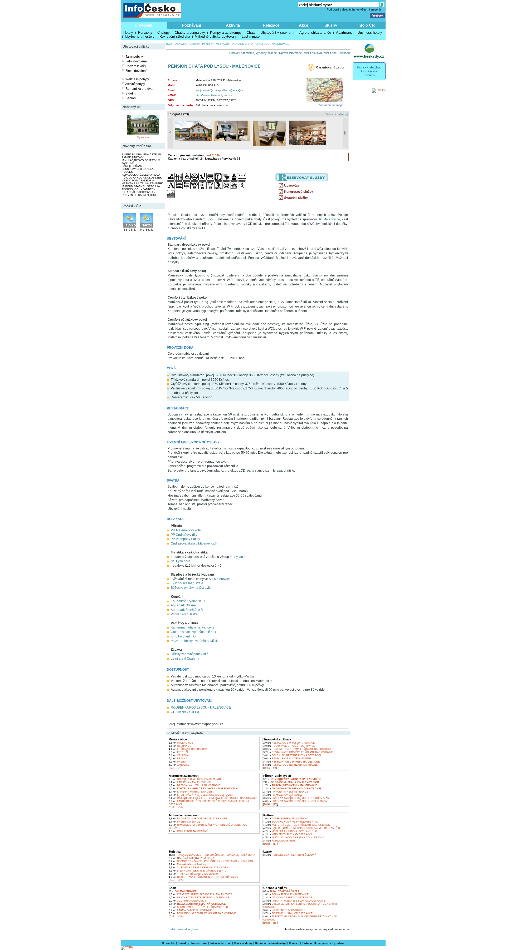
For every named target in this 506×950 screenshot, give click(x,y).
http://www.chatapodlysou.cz (214, 95)
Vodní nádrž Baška (184, 614)
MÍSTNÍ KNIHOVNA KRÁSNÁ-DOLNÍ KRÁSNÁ (293, 837)
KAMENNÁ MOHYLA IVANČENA (191, 791)
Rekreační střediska (174, 36)
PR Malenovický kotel (186, 530)
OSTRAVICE (180, 746)
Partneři (307, 943)
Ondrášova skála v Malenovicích (194, 543)
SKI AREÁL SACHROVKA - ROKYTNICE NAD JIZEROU (139, 193)
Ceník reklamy (243, 943)
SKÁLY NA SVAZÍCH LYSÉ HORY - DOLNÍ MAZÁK (295, 801)
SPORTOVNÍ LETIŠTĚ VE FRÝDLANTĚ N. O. (199, 907)
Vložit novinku (313, 53)
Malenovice (223, 43)
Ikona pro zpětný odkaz (329, 943)
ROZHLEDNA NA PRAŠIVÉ (188, 831)
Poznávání (191, 25)
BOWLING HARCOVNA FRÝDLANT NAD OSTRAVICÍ (203, 913)
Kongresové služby (298, 192)
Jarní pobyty (134, 56)
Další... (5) (270, 768)
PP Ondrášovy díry (184, 535)
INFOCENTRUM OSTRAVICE (284, 910)
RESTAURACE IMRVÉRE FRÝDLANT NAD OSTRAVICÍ (298, 752)
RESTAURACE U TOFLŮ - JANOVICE (289, 742)
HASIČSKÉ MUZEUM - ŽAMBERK (142, 183)
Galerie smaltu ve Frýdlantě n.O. (194, 632)
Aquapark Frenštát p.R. (187, 610)
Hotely (128, 32)
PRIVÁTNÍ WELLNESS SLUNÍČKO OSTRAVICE (294, 900)
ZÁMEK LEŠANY (132, 166)
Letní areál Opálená (185, 658)
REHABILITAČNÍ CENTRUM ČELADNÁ (289, 855)
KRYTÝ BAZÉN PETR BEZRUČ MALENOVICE (199, 897)
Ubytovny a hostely (139, 36)
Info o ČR (366, 25)
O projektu (168, 943)
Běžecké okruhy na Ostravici (191, 588)
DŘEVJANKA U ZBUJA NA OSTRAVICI (195, 785)
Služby (330, 25)
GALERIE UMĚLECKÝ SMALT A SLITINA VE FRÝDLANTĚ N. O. (303, 828)
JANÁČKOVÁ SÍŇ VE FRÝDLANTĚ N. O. (290, 821)
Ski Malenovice (329, 219)
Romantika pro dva (139, 89)
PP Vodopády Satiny (185, 539)
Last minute (251, 36)
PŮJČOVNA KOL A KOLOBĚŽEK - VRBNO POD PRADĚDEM (142, 179)
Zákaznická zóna (220, 943)
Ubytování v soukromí (277, 32)
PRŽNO (177, 761)
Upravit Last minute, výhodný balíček (253, 53)
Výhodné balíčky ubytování (216, 36)
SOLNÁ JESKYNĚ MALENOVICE (286, 894)
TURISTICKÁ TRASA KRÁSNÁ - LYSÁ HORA (198, 867)
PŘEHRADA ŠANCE (184, 821)
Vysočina (143, 137)
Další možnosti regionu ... (184, 929)
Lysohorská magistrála (187, 583)
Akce (303, 25)
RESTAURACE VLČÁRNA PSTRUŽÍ (287, 758)
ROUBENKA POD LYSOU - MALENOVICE (201, 707)
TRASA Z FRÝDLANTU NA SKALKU (193, 874)
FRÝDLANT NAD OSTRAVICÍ (189, 749)
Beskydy (194, 43)
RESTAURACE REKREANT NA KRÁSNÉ (290, 765)
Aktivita (233, 25)
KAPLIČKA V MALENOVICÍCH (190, 782)
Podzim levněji (136, 66)
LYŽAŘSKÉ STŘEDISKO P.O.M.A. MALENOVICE (200, 894)
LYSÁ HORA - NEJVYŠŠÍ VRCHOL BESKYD (198, 870)
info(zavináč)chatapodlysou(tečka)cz (219, 90)
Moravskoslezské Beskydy (188, 864)
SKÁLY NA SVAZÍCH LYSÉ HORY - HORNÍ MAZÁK (296, 798)
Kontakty (183, 943)
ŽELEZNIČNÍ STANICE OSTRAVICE (288, 913)
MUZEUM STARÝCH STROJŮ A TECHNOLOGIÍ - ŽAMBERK (141, 188)
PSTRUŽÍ (178, 752)
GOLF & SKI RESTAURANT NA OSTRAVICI (292, 755)
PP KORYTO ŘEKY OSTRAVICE (285, 791)
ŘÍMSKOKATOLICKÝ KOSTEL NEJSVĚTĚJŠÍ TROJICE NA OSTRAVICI (213, 798)
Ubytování (144, 25)
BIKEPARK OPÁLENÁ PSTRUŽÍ (141, 154)
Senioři (130, 98)
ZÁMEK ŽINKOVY (133, 157)
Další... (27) (176, 880)
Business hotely (370, 32)
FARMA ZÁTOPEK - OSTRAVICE (191, 910)
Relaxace (271, 25)
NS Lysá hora (180, 561)
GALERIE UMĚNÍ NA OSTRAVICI (286, 818)
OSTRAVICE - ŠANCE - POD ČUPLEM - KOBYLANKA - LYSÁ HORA (211, 861)
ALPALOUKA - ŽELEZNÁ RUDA (141, 174)
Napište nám (199, 943)
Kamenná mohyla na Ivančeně (193, 627)
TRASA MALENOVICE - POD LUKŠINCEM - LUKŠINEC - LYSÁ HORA (212, 855)
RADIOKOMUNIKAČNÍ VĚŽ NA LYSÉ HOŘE (198, 818)
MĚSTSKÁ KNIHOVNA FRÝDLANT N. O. (290, 831)
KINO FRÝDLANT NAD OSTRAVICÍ (287, 834)
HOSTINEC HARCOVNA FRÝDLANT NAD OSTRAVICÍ (298, 749)
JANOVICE (179, 765)
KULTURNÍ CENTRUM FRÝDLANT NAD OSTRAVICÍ (297, 825)
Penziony (145, 32)
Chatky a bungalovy (190, 32)
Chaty (251, 32)
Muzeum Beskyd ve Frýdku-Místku (195, 641)
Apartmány (344, 32)
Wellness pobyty (137, 79)
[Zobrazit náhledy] (336, 114)
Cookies (294, 943)
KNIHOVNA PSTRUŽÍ (279, 840)
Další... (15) (270, 804)
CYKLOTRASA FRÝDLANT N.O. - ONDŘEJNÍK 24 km (203, 877)
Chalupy (163, 32)
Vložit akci (330, 53)
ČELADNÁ (179, 755)
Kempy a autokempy (226, 32)
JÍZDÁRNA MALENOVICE (187, 900)
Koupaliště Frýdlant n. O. (188, 601)
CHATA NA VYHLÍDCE (187, 712)
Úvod (169, 43)
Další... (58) (176, 916)
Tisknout (345, 53)
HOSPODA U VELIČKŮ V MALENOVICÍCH (197, 779)
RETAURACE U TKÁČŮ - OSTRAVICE (289, 746)
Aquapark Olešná (183, 605)
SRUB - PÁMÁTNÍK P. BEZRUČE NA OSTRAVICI (201, 795)
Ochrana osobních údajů (270, 943)
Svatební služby (296, 198)
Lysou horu (242, 557)
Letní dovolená (136, 61)
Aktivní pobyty (135, 84)
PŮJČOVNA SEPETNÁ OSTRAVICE (287, 897)
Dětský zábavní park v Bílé (189, 654)
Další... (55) (176, 807)
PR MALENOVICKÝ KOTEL (282, 795)
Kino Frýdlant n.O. (183, 636)
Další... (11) (175, 768)
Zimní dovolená (136, 71)
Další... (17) (270, 844)
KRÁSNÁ (178, 758)
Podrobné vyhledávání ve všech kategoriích (355, 9)
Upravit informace (290, 53)
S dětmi (130, 93)
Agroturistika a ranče (315, 32)
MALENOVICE (181, 742)
